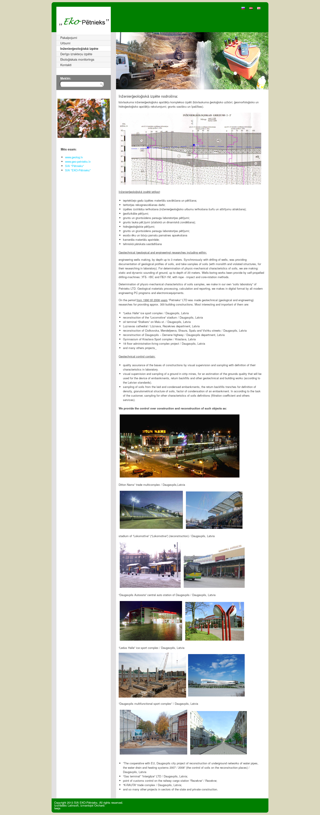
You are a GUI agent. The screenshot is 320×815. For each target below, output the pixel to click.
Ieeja (57, 808)
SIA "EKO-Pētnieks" (78, 170)
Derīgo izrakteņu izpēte (76, 54)
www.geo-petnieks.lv (78, 161)
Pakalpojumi (68, 37)
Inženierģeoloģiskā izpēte (79, 48)
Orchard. (99, 805)
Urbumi (65, 43)
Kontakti (65, 65)
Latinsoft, (73, 805)
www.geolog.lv (74, 157)
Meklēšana (104, 86)
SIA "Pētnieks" (74, 166)
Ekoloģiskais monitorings (77, 59)
